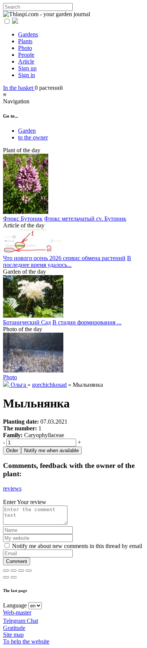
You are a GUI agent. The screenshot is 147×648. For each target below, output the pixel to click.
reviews (12, 488)
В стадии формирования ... (86, 322)
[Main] (7, 385)
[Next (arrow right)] (14, 577)
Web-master (17, 612)
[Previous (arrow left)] (6, 577)
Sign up (27, 68)
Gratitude (14, 628)
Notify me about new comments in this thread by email (76, 546)
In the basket (19, 88)
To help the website (26, 641)
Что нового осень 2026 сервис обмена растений (64, 258)
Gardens (28, 34)
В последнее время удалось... (67, 261)
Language (15, 605)
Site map (13, 634)
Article (26, 61)
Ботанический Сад (27, 322)
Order (12, 450)
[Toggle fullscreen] (21, 570)
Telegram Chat (20, 621)
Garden (27, 130)
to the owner (33, 137)
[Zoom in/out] (29, 570)
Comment (16, 561)
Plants (25, 41)
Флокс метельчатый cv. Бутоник (85, 218)
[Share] (14, 570)
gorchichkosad (49, 385)
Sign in (26, 75)
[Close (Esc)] (6, 570)
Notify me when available (51, 450)
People (26, 54)
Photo (25, 48)
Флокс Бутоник (23, 218)
